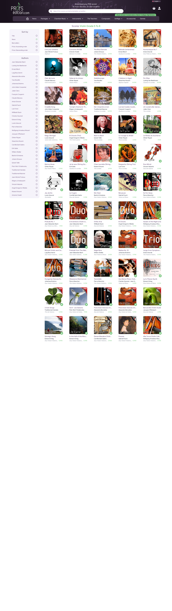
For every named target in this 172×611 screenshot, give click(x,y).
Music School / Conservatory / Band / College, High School (135, 15)
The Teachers (92, 19)
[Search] (51, 11)
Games (142, 19)
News (34, 19)
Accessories (131, 19)
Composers (106, 19)
